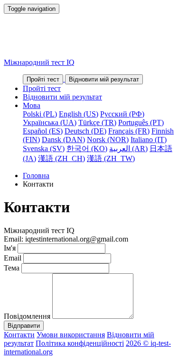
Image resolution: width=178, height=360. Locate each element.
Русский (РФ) (122, 114)
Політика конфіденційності (80, 343)
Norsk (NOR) (108, 139)
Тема (11, 268)
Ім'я (10, 248)
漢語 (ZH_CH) (61, 158)
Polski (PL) (40, 114)
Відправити (24, 325)
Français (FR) (129, 131)
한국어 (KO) (86, 148)
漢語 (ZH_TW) (111, 158)
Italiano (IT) (149, 139)
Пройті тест (42, 88)
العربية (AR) (128, 148)
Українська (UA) (49, 122)
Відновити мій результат (62, 97)
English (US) (78, 114)
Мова (31, 105)
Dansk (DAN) (63, 139)
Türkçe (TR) (97, 122)
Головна (36, 175)
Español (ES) (43, 131)
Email (12, 258)
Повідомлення (27, 316)
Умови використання (71, 335)
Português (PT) (141, 122)
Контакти (19, 335)
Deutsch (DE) (85, 131)
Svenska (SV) (44, 148)
